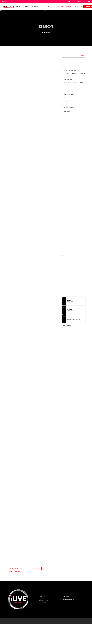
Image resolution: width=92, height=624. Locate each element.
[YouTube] (83, 1)
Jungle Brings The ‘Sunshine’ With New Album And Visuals (75, 175)
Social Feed (67, 111)
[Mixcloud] (81, 621)
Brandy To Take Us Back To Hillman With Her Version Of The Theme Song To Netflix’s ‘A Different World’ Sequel (31, 205)
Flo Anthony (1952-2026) (20, 377)
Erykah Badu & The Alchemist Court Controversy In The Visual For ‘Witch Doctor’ (76, 168)
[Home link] (8, 7)
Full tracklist (67, 325)
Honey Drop (70, 238)
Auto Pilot (66, 207)
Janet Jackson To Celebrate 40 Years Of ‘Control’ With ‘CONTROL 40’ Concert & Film (75, 189)
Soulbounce (13, 87)
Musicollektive (71, 225)
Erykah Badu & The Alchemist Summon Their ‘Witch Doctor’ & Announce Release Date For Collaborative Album (29, 93)
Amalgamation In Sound (70, 94)
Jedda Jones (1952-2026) (20, 150)
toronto (66, 204)
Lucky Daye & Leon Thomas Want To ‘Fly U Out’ (74, 66)
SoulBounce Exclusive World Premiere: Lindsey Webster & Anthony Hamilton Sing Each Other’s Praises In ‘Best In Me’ (30, 546)
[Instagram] (88, 1)
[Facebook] (89, 1)
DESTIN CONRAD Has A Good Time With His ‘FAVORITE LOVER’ (76, 182)
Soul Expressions (71, 232)
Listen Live (72, 6)
